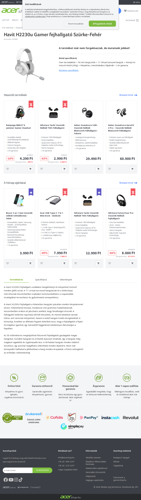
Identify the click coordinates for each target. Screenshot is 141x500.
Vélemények (66, 279)
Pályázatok (91, 476)
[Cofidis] (54, 418)
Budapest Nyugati (121, 457)
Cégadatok (118, 465)
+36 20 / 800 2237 (66, 461)
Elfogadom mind (102, 23)
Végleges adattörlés (95, 480)
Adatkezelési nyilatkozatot (35, 16)
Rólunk (116, 461)
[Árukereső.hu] (33, 415)
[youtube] (11, 479)
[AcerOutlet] (9, 487)
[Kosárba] (30, 168)
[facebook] (5, 479)
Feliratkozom (42, 470)
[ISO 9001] (70, 417)
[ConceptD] (35, 487)
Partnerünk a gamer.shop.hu (119, 478)
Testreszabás (76, 23)
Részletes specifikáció (68, 70)
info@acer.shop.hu (66, 457)
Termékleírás (16, 279)
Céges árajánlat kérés (68, 469)
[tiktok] (21, 479)
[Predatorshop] (23, 487)
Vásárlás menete (93, 457)
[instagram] (16, 479)
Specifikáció (41, 279)
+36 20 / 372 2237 (66, 465)
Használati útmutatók (95, 472)
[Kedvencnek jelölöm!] (8, 168)
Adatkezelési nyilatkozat (96, 468)
